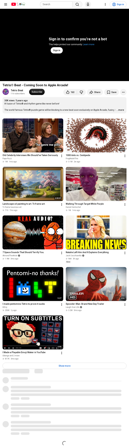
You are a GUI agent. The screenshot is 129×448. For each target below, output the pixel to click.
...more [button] (120, 110)
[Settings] (105, 4)
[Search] (77, 4)
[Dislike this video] (81, 92)
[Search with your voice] (88, 4)
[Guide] (6, 4)
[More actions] (123, 92)
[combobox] (57, 4)
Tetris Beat (17, 90)
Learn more (88, 44)
